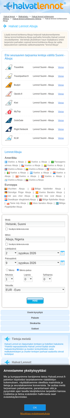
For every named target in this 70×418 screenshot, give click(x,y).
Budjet (17, 85)
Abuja (16, 188)
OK (35, 407)
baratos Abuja (42, 203)
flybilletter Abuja (48, 188)
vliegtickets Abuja (22, 199)
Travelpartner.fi (21, 76)
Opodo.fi (18, 94)
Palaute (35, 318)
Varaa (61, 67)
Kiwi (16, 102)
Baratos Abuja (50, 192)
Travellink (19, 67)
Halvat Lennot (21, 362)
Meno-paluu (25, 270)
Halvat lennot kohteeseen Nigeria (27, 19)
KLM (16, 138)
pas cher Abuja (19, 196)
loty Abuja (18, 203)
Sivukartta (35, 323)
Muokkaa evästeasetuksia (35, 413)
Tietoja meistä (21, 338)
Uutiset (35, 328)
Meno (11, 270)
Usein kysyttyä (35, 312)
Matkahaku (23, 16)
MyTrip (17, 111)
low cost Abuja (50, 196)
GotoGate (18, 120)
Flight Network (21, 129)
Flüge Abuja (19, 192)
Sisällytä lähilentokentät (19, 229)
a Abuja (16, 162)
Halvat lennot (9, 16)
